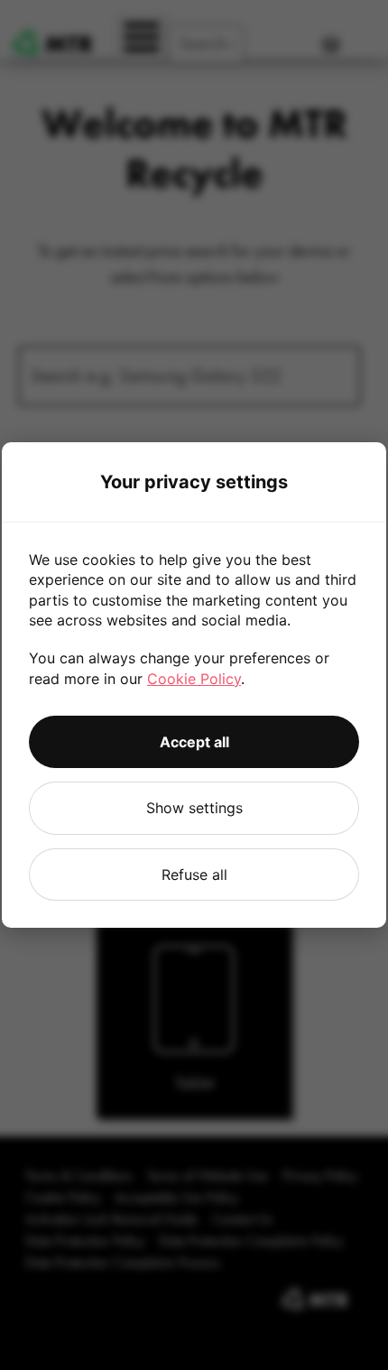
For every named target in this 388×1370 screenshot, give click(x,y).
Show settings (194, 808)
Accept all (194, 742)
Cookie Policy (194, 679)
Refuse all (194, 875)
